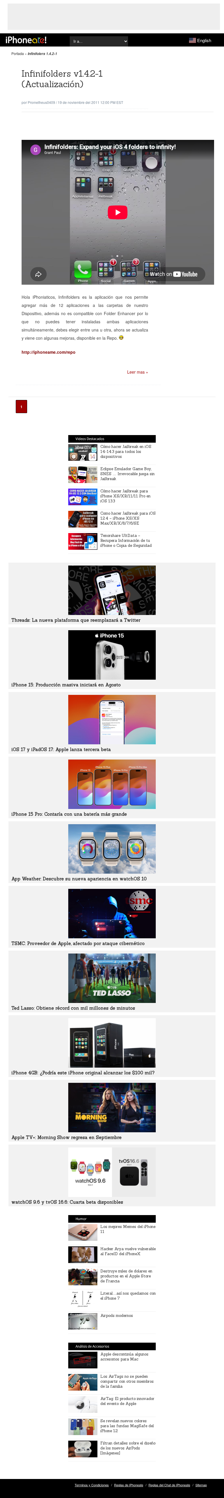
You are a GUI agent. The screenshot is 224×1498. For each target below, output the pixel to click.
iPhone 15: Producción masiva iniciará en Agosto (66, 685)
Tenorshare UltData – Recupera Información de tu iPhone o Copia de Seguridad (126, 540)
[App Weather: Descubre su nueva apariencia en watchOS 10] (112, 872)
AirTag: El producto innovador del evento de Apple (127, 1401)
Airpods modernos (116, 1315)
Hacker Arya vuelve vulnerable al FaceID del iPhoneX (128, 1251)
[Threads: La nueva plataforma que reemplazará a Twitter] (112, 613)
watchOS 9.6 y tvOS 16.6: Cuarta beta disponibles (67, 1202)
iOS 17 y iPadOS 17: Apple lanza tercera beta (61, 749)
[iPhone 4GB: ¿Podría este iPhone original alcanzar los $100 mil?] (112, 1066)
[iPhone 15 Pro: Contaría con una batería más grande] (112, 807)
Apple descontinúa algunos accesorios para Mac (124, 1357)
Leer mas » (137, 372)
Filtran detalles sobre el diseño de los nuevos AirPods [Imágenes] (127, 1448)
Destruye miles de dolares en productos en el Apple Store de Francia (126, 1276)
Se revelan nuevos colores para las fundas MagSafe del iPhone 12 (127, 1425)
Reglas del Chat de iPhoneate (169, 1484)
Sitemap (201, 1484)
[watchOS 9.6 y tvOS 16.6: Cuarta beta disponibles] (112, 1195)
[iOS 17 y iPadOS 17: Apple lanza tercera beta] (112, 742)
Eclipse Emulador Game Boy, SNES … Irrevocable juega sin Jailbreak (127, 473)
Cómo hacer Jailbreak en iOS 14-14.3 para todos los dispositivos (125, 451)
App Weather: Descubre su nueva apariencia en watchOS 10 (79, 879)
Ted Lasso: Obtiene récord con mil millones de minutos (73, 1008)
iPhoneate (26, 39)
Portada (17, 53)
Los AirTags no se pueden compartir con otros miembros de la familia (127, 1381)
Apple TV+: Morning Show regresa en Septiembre (66, 1137)
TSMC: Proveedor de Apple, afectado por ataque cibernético (78, 943)
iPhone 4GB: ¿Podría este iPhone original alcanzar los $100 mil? (83, 1073)
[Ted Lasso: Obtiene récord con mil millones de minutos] (112, 1001)
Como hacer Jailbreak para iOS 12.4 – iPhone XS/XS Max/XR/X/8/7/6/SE (128, 518)
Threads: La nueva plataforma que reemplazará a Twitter (75, 620)
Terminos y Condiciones (92, 1484)
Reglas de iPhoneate (128, 1484)
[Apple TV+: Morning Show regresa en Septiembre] (112, 1130)
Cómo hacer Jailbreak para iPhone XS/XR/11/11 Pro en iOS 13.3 (125, 496)
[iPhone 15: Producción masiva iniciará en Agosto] (112, 678)
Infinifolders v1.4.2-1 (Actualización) (62, 79)
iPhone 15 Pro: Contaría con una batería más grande (69, 814)
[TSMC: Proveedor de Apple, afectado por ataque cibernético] (112, 936)
